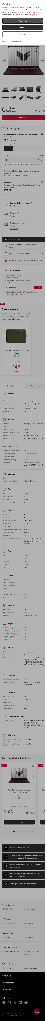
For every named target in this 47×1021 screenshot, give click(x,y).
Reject (22, 27)
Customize (22, 34)
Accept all (23, 21)
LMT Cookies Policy (18, 15)
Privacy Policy (32, 15)
